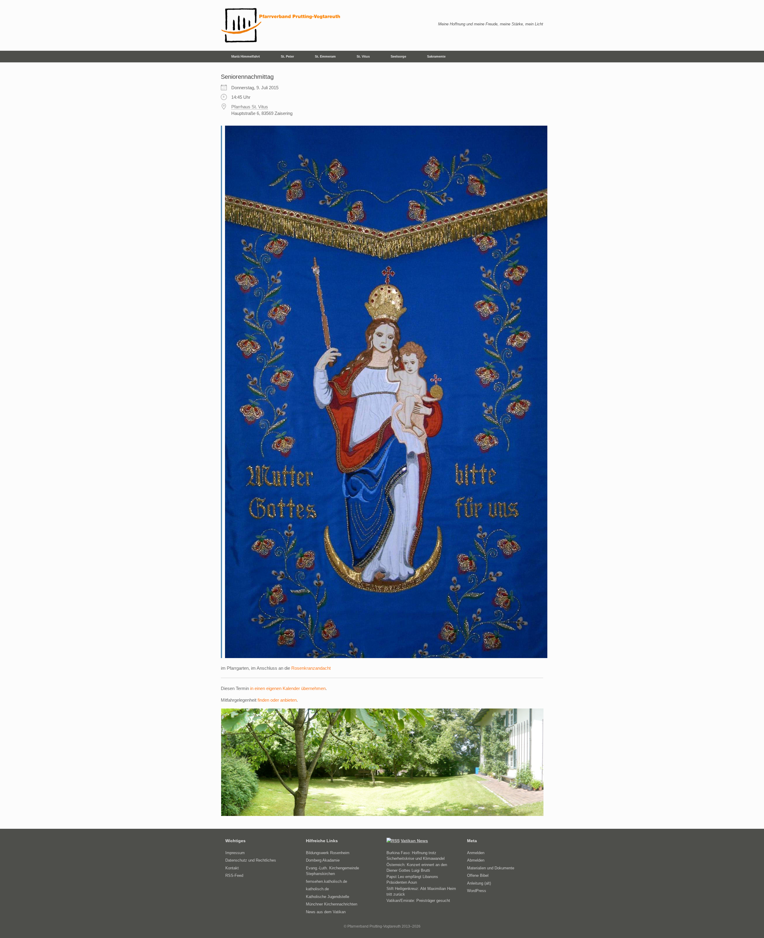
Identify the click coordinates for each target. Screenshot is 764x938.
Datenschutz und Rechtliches (250, 860)
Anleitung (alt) (479, 883)
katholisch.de (317, 889)
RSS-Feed (234, 875)
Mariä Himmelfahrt (245, 56)
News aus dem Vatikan (326, 912)
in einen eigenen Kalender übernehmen (288, 688)
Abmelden (475, 860)
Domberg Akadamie (323, 860)
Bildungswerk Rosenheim (327, 853)
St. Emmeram (325, 56)
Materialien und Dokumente (490, 868)
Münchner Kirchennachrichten (331, 904)
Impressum (235, 853)
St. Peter (287, 56)
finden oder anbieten (277, 700)
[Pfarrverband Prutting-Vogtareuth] (281, 25)
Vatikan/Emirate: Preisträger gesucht (418, 900)
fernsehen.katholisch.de (326, 881)
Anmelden (475, 853)
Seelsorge (398, 56)
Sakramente (436, 56)
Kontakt (232, 868)
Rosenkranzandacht (311, 668)
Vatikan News (414, 840)
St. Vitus (363, 56)
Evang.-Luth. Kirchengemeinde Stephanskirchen (332, 871)
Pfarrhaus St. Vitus (249, 106)
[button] (534, 56)
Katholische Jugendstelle (327, 896)
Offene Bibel (478, 875)
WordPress (476, 890)
